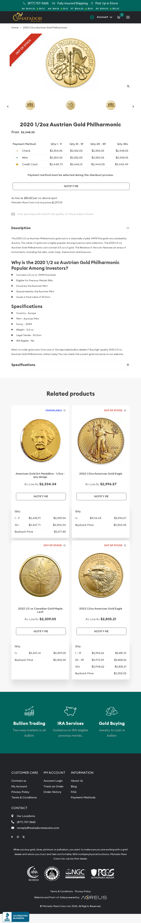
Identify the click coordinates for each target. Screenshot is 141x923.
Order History (52, 792)
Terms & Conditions (24, 797)
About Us (77, 780)
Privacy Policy (20, 792)
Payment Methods (83, 797)
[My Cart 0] (119, 17)
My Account (19, 786)
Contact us (18, 780)
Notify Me (71, 186)
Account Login (53, 780)
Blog (74, 786)
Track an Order (53, 786)
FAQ (73, 792)
